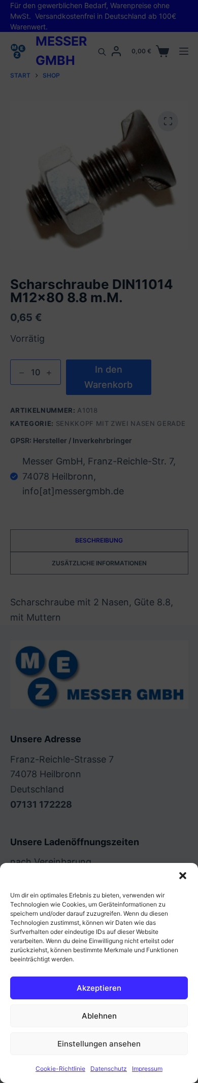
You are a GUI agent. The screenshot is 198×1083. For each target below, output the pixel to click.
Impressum (147, 1068)
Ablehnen (99, 1016)
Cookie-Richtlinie (60, 1068)
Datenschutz (108, 1068)
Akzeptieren (99, 988)
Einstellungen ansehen (99, 1044)
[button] (183, 876)
